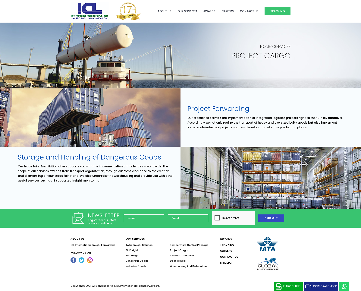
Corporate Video (325, 286)
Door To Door (178, 260)
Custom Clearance (182, 255)
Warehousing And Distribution (188, 266)
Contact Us (249, 11)
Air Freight (132, 250)
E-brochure (291, 286)
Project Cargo (178, 250)
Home (265, 46)
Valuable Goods (136, 266)
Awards (209, 11)
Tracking (277, 11)
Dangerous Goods (137, 260)
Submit (271, 218)
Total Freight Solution (139, 245)
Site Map (226, 262)
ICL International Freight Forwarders (93, 245)
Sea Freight (133, 255)
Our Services (187, 11)
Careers (227, 11)
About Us (164, 11)
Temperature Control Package (189, 245)
